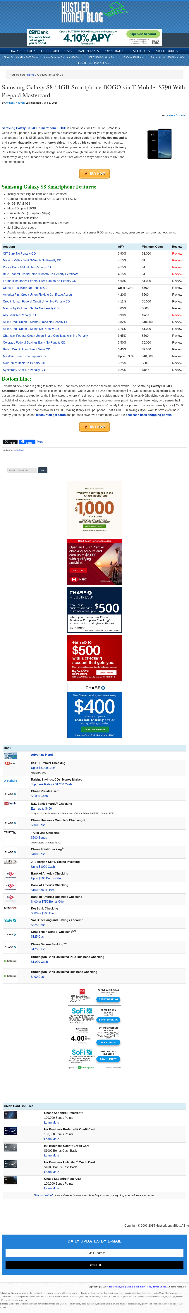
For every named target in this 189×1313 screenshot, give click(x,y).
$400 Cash (38, 854)
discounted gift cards (51, 414)
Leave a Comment (176, 115)
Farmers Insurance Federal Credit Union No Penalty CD (39, 281)
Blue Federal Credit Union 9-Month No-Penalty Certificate (40, 274)
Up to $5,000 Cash (43, 767)
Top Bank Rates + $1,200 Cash (51, 784)
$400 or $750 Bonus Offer (48, 901)
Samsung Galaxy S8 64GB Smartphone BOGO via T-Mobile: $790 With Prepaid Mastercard (93, 91)
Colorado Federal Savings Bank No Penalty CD (34, 342)
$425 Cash (38, 925)
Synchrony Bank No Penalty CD (24, 369)
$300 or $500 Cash (43, 913)
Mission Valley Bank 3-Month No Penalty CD (32, 260)
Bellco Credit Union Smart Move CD (26, 349)
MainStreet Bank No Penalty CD (24, 363)
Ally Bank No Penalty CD (19, 315)
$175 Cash (38, 949)
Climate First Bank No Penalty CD (25, 287)
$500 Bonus (39, 837)
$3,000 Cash (39, 796)
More (40, 441)
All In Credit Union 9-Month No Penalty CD (31, 328)
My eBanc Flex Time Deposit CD (24, 356)
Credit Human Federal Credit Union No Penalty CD (36, 301)
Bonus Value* (44, 1195)
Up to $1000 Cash (43, 866)
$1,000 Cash (39, 961)
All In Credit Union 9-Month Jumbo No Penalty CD (35, 322)
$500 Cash (38, 825)
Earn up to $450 (41, 808)
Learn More (51, 1122)
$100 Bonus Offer (42, 890)
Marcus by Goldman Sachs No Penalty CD (31, 308)
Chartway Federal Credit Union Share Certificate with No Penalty (45, 335)
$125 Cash (38, 936)
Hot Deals (19, 450)
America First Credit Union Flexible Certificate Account (38, 294)
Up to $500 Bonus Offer (46, 878)
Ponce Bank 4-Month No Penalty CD (27, 267)
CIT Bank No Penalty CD (19, 253)
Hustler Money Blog (94, 12)
